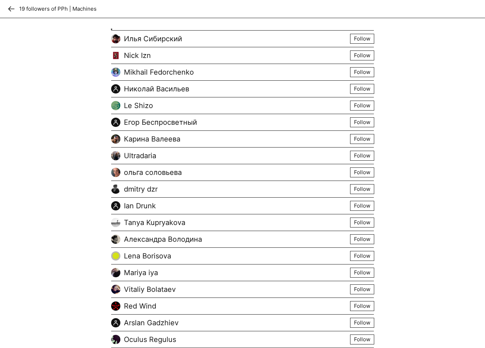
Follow (362, 38)
